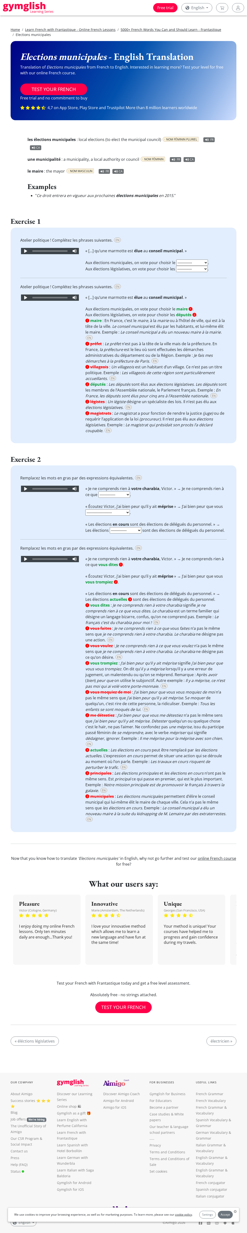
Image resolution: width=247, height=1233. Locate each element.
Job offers (28, 1119)
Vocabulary (205, 1151)
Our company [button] (22, 1082)
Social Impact (21, 1144)
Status (16, 1171)
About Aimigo (21, 1094)
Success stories (23, 1100)
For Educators (161, 1100)
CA (38, 148)
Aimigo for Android (118, 1100)
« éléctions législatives (35, 1041)
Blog (14, 1112)
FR (211, 140)
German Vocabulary (212, 1132)
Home (15, 29)
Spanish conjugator (211, 1189)
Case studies (160, 1114)
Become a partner (164, 1107)
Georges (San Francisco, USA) (184, 910)
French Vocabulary (211, 1100)
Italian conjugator (210, 1196)
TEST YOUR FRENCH (54, 89)
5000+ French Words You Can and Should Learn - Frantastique (171, 29)
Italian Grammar (209, 1145)
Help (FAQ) (19, 1164)
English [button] (197, 7)
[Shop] (222, 7)
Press (15, 1158)
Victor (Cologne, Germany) (38, 910)
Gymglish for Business (167, 1094)
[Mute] (74, 251)
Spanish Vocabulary (212, 1120)
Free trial (165, 7)
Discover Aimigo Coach (121, 1094)
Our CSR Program (25, 1138)
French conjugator (210, 1182)
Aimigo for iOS (114, 1107)
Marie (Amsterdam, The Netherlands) (117, 910)
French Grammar (209, 1094)
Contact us (19, 1151)
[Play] (25, 251)
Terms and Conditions (167, 1152)
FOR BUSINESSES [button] (162, 1082)
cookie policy (183, 1214)
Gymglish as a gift (71, 1113)
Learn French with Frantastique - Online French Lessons (70, 29)
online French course (217, 858)
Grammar (203, 1125)
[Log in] (238, 7)
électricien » (221, 1041)
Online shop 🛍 (69, 1106)
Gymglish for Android (74, 1182)
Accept (225, 1214)
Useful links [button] (206, 1082)
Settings (207, 1214)
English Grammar (210, 1157)
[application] (50, 251)
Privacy (155, 1145)
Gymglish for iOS (70, 1189)
